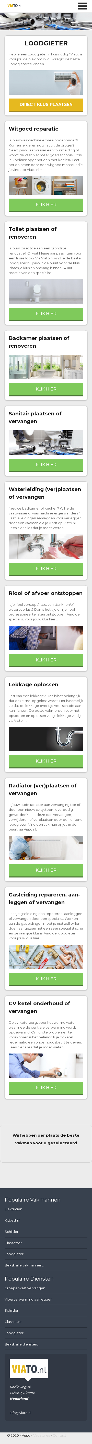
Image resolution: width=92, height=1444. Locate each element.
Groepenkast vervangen (25, 1288)
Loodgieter (46, 43)
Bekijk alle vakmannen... (24, 1265)
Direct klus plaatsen (46, 104)
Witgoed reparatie (34, 129)
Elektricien (13, 1209)
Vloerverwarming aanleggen (28, 1299)
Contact (59, 1435)
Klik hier (46, 204)
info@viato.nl (20, 1413)
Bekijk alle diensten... (22, 1344)
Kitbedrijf (12, 1220)
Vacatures (41, 1435)
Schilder (11, 1232)
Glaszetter (13, 1243)
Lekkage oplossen (33, 684)
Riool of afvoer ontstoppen (46, 593)
